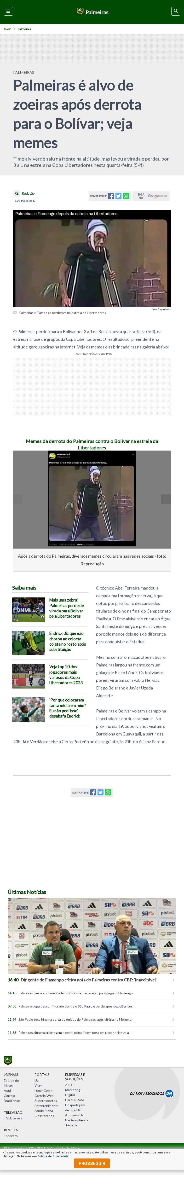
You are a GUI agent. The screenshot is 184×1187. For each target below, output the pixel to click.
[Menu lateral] (8, 11)
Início (8, 29)
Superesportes (45, 1101)
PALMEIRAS (23, 72)
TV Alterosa (13, 1118)
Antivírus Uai (74, 1115)
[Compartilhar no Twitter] (118, 197)
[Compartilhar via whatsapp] (126, 197)
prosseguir (92, 1163)
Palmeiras (24, 29)
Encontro (11, 1136)
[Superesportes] (79, 12)
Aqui (7, 1091)
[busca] (175, 11)
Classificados (44, 1116)
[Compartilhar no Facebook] (111, 197)
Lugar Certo (43, 1091)
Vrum (38, 1085)
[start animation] (24, 460)
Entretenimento (46, 1106)
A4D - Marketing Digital (72, 1090)
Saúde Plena (43, 1111)
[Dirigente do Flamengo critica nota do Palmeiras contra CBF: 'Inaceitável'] (92, 936)
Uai (36, 1080)
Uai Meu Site (74, 1100)
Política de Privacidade (53, 1156)
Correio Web (44, 1096)
